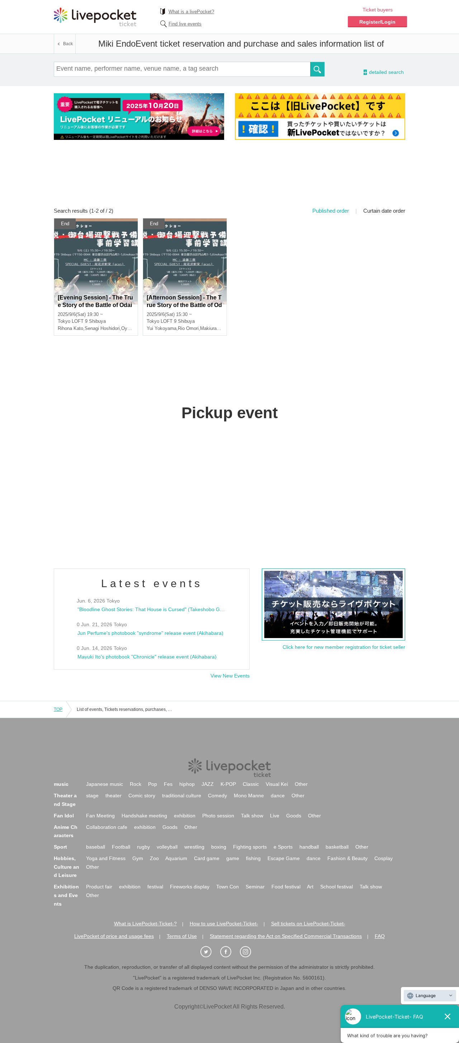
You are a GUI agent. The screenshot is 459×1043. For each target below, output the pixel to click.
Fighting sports (250, 847)
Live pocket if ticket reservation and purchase (95, 17)
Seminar (255, 886)
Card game (206, 858)
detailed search (386, 72)
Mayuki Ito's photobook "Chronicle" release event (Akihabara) (147, 657)
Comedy (217, 795)
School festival (336, 886)
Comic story (141, 795)
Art (310, 886)
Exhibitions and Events (66, 895)
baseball (95, 847)
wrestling (194, 847)
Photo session (218, 815)
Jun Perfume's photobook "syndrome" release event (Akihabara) (150, 633)
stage (92, 795)
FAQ (380, 936)
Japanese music (104, 784)
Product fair (99, 886)
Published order (330, 211)
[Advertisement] (229, 178)
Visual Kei (277, 784)
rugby (143, 847)
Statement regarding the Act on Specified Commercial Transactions (286, 936)
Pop (152, 784)
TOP (58, 709)
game (232, 858)
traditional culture (181, 795)
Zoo (154, 858)
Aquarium (176, 858)
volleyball (167, 847)
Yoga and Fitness (106, 858)
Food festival (286, 886)
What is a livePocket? (191, 11)
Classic (251, 784)
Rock (135, 784)
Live (274, 815)
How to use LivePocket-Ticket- (224, 923)
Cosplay (383, 858)
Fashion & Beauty (347, 858)
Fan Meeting (100, 815)
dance (278, 795)
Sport (60, 847)
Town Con (227, 886)
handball (309, 847)
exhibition (184, 815)
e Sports (283, 847)
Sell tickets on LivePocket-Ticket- (308, 923)
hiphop (187, 784)
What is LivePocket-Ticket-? (145, 923)
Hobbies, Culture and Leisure (66, 866)
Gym (137, 858)
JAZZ (208, 784)
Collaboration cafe (106, 827)
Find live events (185, 24)
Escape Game (284, 858)
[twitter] (209, 952)
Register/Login (377, 22)
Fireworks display (189, 886)
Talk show (252, 815)
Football (121, 847)
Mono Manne (249, 795)
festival (155, 886)
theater (113, 795)
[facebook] (229, 952)
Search (317, 69)
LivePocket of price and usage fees (114, 936)
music (61, 784)
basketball (337, 847)
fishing (253, 858)
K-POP (228, 784)
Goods (293, 815)
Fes (168, 784)
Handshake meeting (144, 815)
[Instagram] (249, 952)
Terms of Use (182, 936)
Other (301, 784)
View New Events (230, 676)
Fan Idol (64, 815)
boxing (218, 847)
